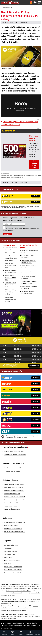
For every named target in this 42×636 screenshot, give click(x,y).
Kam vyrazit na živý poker (11, 545)
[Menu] (39, 2)
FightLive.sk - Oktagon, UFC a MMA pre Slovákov (11, 292)
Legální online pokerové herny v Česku (14, 522)
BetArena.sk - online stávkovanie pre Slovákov (10, 285)
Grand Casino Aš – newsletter (12, 560)
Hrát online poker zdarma (11, 525)
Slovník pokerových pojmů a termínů (14, 500)
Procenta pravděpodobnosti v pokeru (14, 490)
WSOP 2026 (7, 563)
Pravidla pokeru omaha (10, 506)
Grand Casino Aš (8, 557)
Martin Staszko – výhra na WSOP (13, 570)
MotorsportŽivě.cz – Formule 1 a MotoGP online (10, 277)
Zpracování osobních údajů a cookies (12, 625)
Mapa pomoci (20, 616)
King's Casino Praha (9, 554)
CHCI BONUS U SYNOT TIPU (34, 164)
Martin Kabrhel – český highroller (13, 573)
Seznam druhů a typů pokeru (12, 509)
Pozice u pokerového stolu (11, 503)
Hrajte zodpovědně (5, 173)
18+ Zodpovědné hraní (30, 625)
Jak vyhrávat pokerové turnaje (12, 493)
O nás (2, 623)
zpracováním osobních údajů (21, 228)
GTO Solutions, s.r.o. (6, 628)
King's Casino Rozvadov (10, 551)
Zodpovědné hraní (17, 593)
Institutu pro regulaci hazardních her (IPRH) (18, 591)
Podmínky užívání (30, 623)
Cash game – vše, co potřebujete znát (14, 497)
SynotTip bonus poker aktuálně (12, 468)
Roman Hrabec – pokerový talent (13, 566)
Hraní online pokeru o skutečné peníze (14, 531)
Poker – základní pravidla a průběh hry (14, 484)
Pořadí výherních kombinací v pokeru (14, 487)
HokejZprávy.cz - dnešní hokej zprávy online (10, 265)
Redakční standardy (18, 623)
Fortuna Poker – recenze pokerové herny (15, 454)
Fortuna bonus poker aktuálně (12, 471)
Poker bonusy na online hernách (13, 528)
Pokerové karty (8, 548)
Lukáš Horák (23, 22)
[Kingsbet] (15, 335)
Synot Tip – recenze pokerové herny (14, 451)
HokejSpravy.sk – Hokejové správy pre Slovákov (10, 299)
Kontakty (8, 623)
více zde (21, 177)
